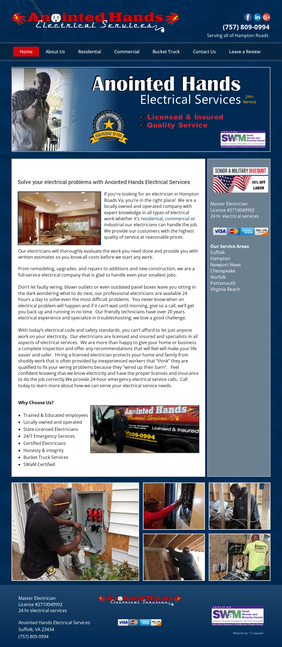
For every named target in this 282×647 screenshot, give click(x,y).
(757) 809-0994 (33, 637)
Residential (89, 52)
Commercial (126, 52)
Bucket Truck (166, 52)
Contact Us (204, 52)
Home (26, 52)
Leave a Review (245, 52)
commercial (177, 219)
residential (152, 219)
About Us (55, 52)
